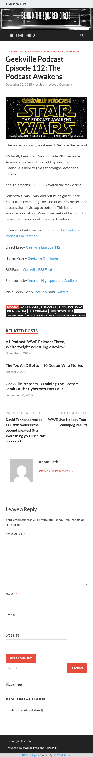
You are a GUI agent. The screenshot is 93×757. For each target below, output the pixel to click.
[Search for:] (46, 668)
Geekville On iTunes (43, 258)
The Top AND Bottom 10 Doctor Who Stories (44, 365)
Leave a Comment (60, 84)
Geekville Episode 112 (43, 247)
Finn (62, 306)
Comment (15, 534)
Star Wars (72, 51)
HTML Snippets (30, 755)
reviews (58, 51)
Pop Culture (41, 51)
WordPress (31, 748)
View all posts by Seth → (56, 471)
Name (12, 594)
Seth (42, 84)
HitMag (50, 748)
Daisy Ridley (29, 306)
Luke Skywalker (61, 311)
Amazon (34, 280)
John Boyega (16, 311)
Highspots (49, 280)
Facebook (41, 292)
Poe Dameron (36, 315)
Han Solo (75, 306)
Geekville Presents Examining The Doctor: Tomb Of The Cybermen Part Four (42, 386)
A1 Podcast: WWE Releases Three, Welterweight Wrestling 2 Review (35, 344)
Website (13, 635)
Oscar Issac (15, 315)
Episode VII (49, 306)
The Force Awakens (71, 315)
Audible (70, 280)
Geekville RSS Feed (37, 269)
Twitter (61, 292)
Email (12, 615)
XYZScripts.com (62, 755)
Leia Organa (38, 311)
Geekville (12, 51)
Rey (51, 315)
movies (26, 51)
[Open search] (81, 35)
